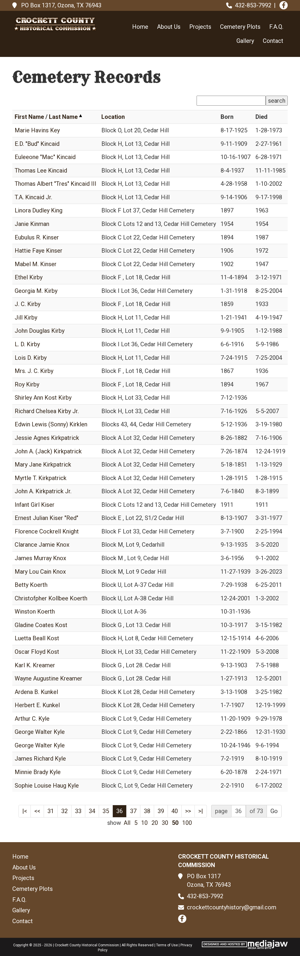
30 (165, 822)
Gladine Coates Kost (41, 625)
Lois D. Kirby (31, 357)
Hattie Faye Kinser (38, 250)
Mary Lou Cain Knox (40, 571)
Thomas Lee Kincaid (41, 170)
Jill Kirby (26, 317)
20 (154, 822)
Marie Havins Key (37, 130)
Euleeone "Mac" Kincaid (45, 157)
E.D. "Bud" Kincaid (37, 143)
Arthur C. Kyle (32, 718)
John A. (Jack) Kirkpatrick (48, 451)
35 (106, 811)
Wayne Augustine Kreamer (48, 678)
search (276, 100)
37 (133, 811)
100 (187, 822)
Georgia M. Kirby (36, 290)
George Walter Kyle (40, 731)
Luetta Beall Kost (37, 638)
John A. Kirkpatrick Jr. (43, 491)
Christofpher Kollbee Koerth (51, 598)
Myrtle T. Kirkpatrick (41, 478)
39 (161, 811)
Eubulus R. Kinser (37, 237)
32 (64, 811)
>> (188, 811)
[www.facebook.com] (283, 5)
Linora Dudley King (38, 210)
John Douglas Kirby (39, 330)
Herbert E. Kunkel (37, 705)
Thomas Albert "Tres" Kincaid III (55, 183)
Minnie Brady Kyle (38, 772)
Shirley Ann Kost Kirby (43, 397)
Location (113, 116)
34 (92, 811)
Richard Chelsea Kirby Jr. (47, 411)
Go (274, 811)
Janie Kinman (32, 223)
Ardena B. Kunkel (36, 691)
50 (175, 822)
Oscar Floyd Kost (37, 651)
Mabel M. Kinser (36, 264)
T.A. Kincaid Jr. (33, 197)
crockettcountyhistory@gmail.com (231, 907)
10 (144, 822)
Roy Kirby (27, 384)
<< (37, 811)
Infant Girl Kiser (34, 504)
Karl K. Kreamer (35, 665)
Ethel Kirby (28, 277)
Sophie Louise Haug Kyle (47, 785)
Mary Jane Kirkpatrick (43, 464)
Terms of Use (167, 945)
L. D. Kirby (27, 344)
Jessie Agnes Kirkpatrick (47, 437)
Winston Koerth (35, 611)
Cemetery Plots (240, 26)
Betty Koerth (31, 584)
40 (174, 811)
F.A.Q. (276, 26)
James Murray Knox (40, 558)
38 (147, 811)
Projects (200, 26)
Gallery (245, 40)
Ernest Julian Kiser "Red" (46, 517)
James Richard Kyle (40, 758)
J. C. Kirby (27, 304)
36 (119, 811)
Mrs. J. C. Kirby (34, 370)
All (127, 822)
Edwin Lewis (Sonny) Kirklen (51, 424)
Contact (273, 40)
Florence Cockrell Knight (47, 531)
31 (50, 811)
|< (24, 811)
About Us (168, 26)
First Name (29, 116)
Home (140, 26)
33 (78, 811)
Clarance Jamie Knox (42, 544)
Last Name (63, 116)
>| (200, 811)
